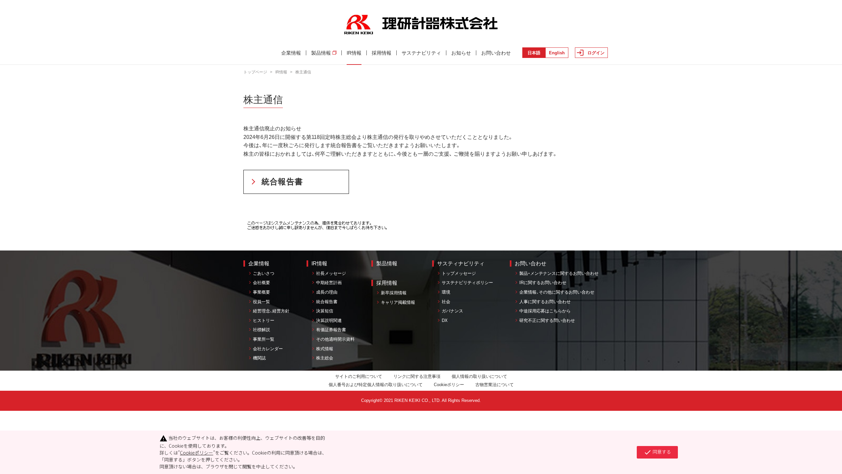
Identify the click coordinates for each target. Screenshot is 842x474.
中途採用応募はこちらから (545, 310)
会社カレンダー (268, 348)
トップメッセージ (459, 273)
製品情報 (321, 52)
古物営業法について (494, 384)
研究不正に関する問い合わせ (547, 320)
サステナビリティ (421, 52)
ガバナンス (452, 310)
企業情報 (291, 52)
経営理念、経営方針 (271, 310)
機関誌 (259, 358)
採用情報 (381, 52)
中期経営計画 (329, 282)
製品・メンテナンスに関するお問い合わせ (559, 273)
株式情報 (324, 348)
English (557, 52)
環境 (446, 292)
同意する (657, 452)
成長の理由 (326, 292)
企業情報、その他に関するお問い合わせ (556, 292)
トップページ (255, 72)
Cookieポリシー (449, 384)
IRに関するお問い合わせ (542, 282)
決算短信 (324, 310)
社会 (446, 301)
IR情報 (354, 52)
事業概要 (261, 292)
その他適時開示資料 (335, 339)
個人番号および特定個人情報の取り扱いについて (376, 384)
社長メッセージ (331, 273)
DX (445, 320)
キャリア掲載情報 (398, 302)
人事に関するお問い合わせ (545, 301)
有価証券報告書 (331, 329)
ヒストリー (263, 320)
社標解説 (261, 329)
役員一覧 (261, 301)
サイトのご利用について (358, 376)
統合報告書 (282, 181)
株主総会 (324, 358)
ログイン (596, 52)
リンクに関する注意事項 (416, 376)
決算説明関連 (329, 320)
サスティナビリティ (460, 263)
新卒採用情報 (394, 292)
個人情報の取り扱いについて (479, 376)
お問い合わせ (496, 52)
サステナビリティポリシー (467, 282)
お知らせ (461, 52)
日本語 (534, 52)
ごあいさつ (263, 273)
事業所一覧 (263, 339)
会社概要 (261, 282)
